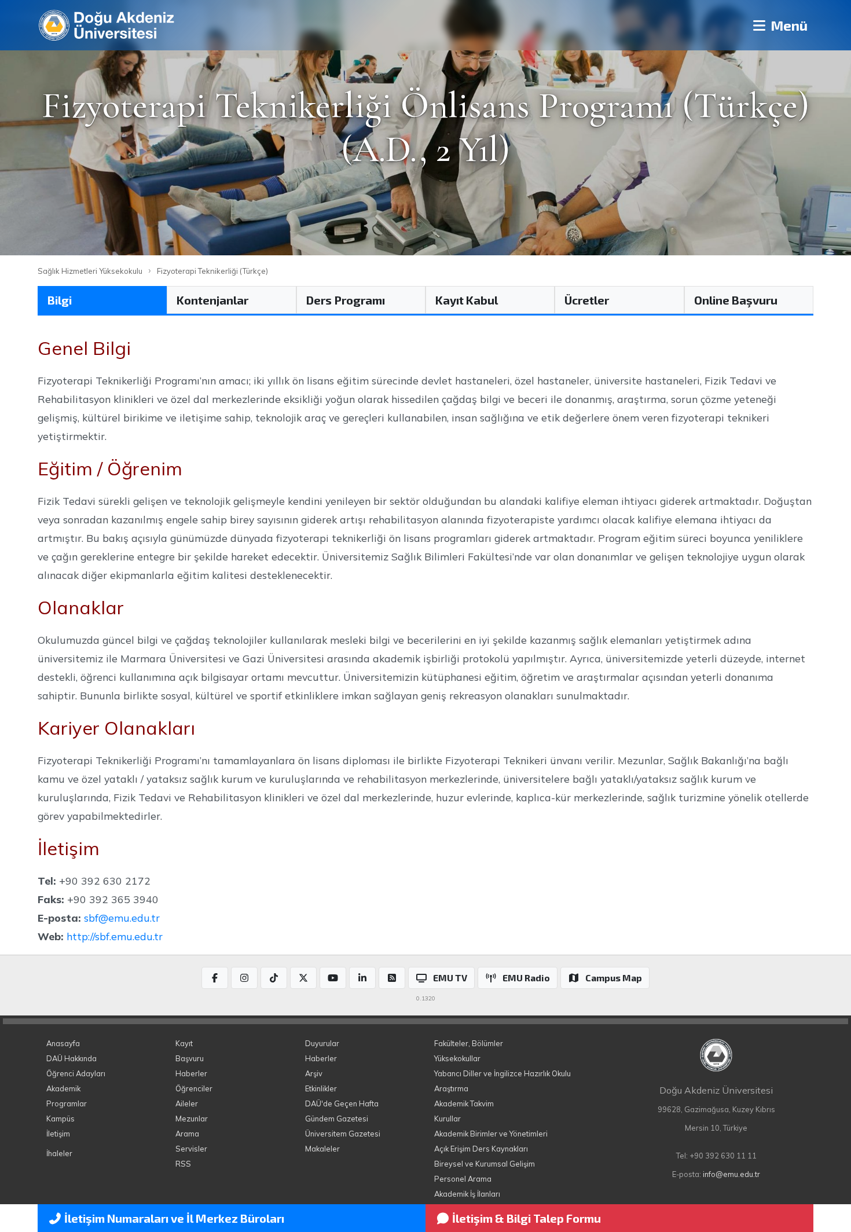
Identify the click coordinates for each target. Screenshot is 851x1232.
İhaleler (59, 1153)
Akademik (63, 1088)
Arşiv (313, 1073)
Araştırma (451, 1088)
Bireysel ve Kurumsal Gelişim (484, 1163)
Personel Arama (462, 1178)
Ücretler (586, 300)
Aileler (186, 1103)
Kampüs (60, 1118)
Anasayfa (63, 1043)
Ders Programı (345, 300)
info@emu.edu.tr (731, 1174)
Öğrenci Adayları (75, 1073)
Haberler (191, 1073)
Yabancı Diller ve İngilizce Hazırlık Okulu (502, 1073)
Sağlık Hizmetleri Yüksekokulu (90, 271)
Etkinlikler (321, 1088)
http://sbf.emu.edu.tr (115, 936)
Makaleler (322, 1148)
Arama (187, 1133)
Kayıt (184, 1043)
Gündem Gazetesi (336, 1118)
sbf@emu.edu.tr (122, 917)
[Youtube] (333, 978)
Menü (788, 25)
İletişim (58, 1133)
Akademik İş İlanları (467, 1193)
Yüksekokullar (457, 1058)
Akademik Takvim (464, 1103)
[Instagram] (244, 978)
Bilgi (59, 300)
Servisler (191, 1148)
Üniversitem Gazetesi (342, 1133)
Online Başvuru (735, 300)
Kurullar (447, 1118)
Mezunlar (191, 1118)
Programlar (66, 1103)
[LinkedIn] (362, 978)
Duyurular (322, 1043)
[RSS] (392, 978)
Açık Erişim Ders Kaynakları (481, 1148)
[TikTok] (274, 978)
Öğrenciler (193, 1088)
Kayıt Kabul (466, 300)
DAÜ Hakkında (71, 1058)
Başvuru (189, 1058)
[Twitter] (303, 978)
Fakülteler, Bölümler (468, 1043)
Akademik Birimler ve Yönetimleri (491, 1133)
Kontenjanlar (212, 300)
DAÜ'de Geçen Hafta (342, 1103)
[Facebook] (214, 978)
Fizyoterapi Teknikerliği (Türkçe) (212, 271)
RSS (183, 1163)
